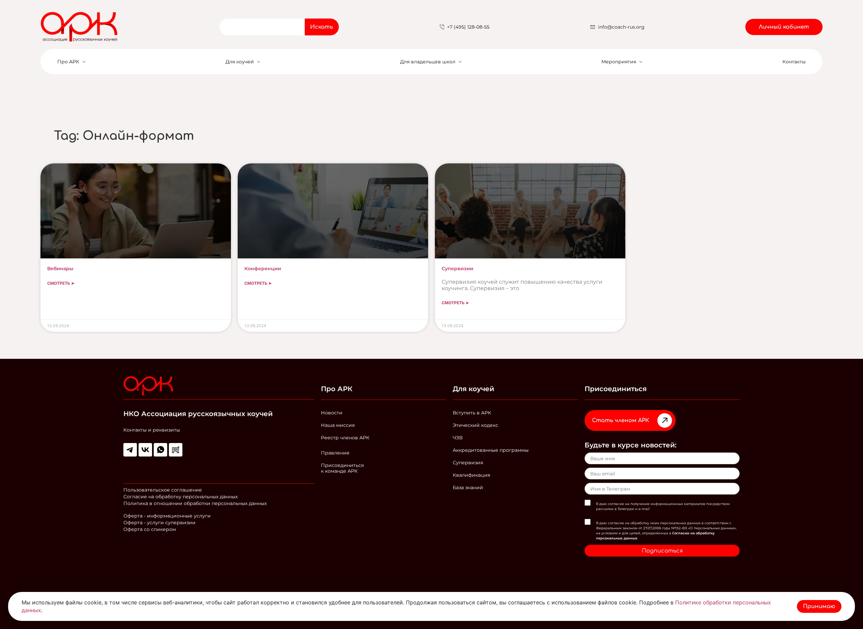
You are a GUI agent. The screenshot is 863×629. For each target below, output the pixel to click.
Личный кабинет (784, 27)
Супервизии (457, 268)
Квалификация (471, 475)
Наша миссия (338, 425)
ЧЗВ (458, 438)
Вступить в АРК (472, 413)
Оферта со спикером (149, 529)
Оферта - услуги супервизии (159, 523)
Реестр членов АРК (345, 438)
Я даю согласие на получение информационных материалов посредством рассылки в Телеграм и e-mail (663, 506)
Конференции (262, 268)
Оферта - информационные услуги (167, 516)
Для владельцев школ (427, 62)
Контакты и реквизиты (151, 430)
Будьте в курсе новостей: (631, 445)
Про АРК (68, 62)
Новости (332, 413)
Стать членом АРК (620, 420)
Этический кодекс (475, 425)
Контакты (794, 62)
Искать (321, 27)
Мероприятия (618, 62)
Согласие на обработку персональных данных (180, 497)
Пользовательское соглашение (162, 490)
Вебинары (60, 268)
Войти (808, 4)
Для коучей (240, 62)
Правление (335, 453)
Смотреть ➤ (61, 283)
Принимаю (819, 606)
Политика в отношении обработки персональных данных (195, 503)
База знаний (468, 487)
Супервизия (468, 463)
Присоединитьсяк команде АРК (342, 468)
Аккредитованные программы (491, 450)
